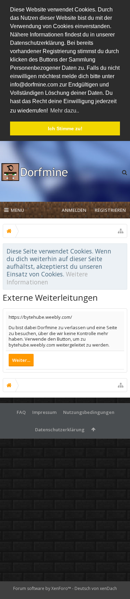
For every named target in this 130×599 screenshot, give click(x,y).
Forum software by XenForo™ (42, 588)
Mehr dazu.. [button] (64, 111)
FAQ (21, 412)
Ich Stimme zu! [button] (65, 128)
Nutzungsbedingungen (88, 412)
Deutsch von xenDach (96, 588)
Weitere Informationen (47, 278)
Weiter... (21, 360)
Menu (17, 210)
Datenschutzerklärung (60, 429)
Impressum (44, 412)
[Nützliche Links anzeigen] (120, 231)
